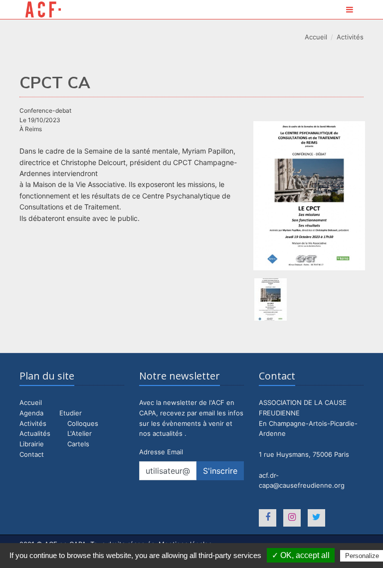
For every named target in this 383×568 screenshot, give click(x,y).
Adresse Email (161, 452)
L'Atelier (79, 433)
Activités (350, 37)
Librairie (31, 444)
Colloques (82, 423)
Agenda (31, 413)
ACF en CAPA (43, 9)
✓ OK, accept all (301, 555)
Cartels (78, 444)
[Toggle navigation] (350, 9)
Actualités (34, 433)
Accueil (316, 37)
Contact (31, 454)
